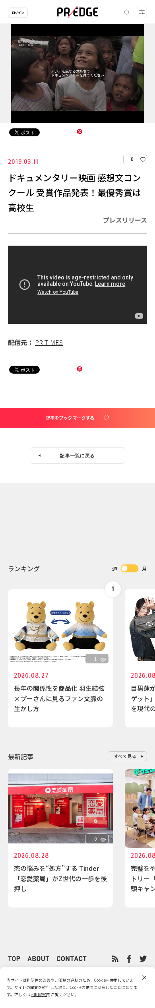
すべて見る (125, 756)
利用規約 (39, 994)
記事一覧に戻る (77, 455)
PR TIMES (49, 342)
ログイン (18, 12)
